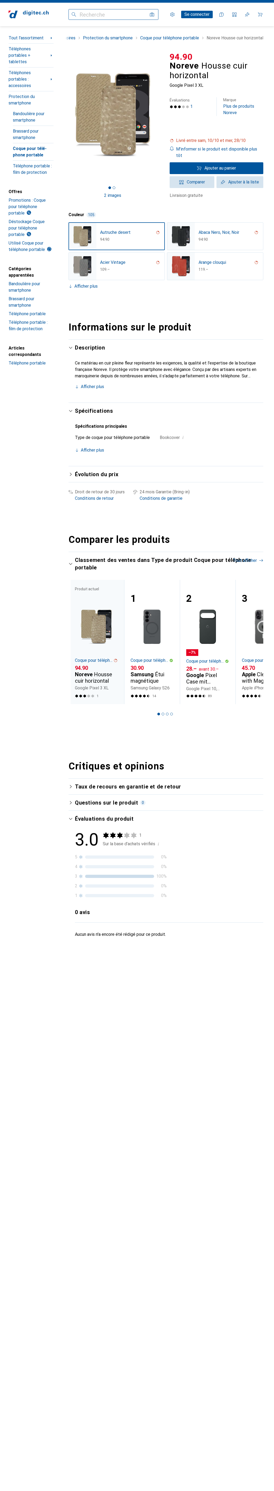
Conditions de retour (94, 498)
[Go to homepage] (29, 14)
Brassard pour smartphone (26, 134)
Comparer (196, 182)
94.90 (181, 57)
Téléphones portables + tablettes (20, 55)
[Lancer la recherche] (73, 14)
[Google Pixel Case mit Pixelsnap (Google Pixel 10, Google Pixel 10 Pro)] (207, 642)
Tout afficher (245, 560)
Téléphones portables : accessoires (20, 79)
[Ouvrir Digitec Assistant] (221, 14)
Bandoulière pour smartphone (28, 117)
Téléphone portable (27, 313)
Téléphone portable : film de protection (32, 169)
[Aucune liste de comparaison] (234, 14)
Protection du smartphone (22, 100)
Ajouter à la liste (243, 182)
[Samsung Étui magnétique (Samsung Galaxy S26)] (152, 642)
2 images (112, 195)
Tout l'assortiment (26, 37)
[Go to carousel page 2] (163, 714)
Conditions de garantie (161, 498)
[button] (216, 140)
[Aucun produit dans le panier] (260, 14)
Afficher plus (86, 286)
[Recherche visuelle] (152, 14)
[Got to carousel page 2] (114, 187)
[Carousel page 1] (158, 714)
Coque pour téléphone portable (30, 151)
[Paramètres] (172, 14)
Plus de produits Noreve (238, 106)
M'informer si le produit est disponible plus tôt (216, 152)
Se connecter (197, 14)
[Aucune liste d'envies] (247, 14)
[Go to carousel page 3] (167, 714)
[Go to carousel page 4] (171, 714)
